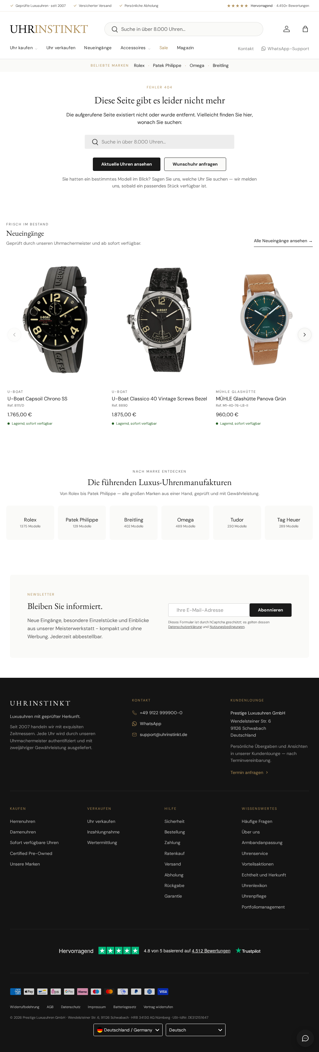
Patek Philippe (167, 65)
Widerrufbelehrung (24, 1007)
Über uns (251, 832)
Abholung (173, 875)
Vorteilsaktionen (258, 864)
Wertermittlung (102, 842)
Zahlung (172, 842)
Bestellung (174, 832)
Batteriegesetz (124, 1007)
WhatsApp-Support (288, 48)
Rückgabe (174, 885)
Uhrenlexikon (254, 885)
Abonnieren (270, 610)
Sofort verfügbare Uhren (34, 842)
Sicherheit (174, 821)
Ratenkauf (174, 853)
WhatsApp (150, 723)
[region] (159, 347)
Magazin (185, 47)
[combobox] (184, 29)
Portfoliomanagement (263, 907)
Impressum (97, 1007)
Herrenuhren (22, 821)
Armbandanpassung (262, 842)
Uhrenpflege (254, 896)
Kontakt (246, 48)
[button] (305, 29)
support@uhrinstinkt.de (163, 734)
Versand (172, 864)
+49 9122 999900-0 (161, 712)
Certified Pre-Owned (31, 853)
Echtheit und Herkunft (264, 875)
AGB (50, 1007)
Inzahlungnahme (103, 832)
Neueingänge (98, 47)
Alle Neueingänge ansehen (283, 240)
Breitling (221, 65)
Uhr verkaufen (61, 47)
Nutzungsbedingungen (227, 627)
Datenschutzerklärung (185, 627)
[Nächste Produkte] (305, 335)
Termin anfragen (247, 772)
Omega (197, 65)
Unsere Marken (25, 864)
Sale (164, 47)
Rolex (139, 65)
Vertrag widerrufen (158, 1007)
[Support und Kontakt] (305, 1038)
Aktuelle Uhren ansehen (126, 164)
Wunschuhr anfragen (195, 164)
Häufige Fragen (257, 821)
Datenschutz (70, 1007)
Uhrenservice (255, 853)
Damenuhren (23, 832)
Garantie (173, 896)
